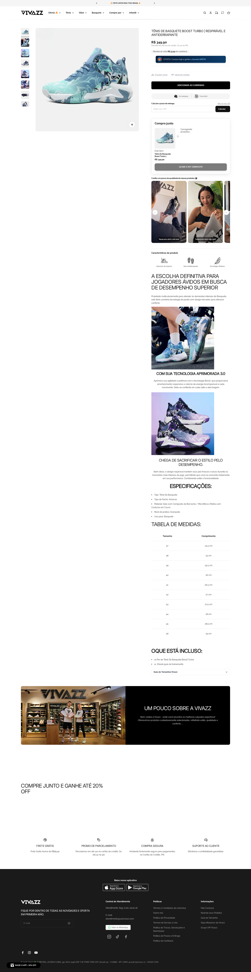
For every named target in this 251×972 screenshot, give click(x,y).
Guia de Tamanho (209, 918)
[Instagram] (109, 936)
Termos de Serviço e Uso (165, 922)
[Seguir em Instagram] (29, 952)
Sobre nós (158, 913)
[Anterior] (96, 3)
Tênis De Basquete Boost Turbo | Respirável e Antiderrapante (163, 155)
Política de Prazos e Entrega (166, 936)
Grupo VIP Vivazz (209, 927)
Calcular (222, 109)
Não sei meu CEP (224, 104)
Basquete (96, 12)
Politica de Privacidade (164, 918)
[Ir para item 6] (25, 84)
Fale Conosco (207, 908)
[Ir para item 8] (25, 105)
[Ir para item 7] (25, 95)
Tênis (68, 12)
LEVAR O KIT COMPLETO (190, 167)
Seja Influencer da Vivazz (213, 922)
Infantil (132, 12)
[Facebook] (126, 936)
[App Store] (114, 890)
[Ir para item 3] (25, 53)
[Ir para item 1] (25, 32)
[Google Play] (137, 890)
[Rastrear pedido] (216, 12)
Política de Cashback (163, 941)
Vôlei (81, 12)
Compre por (115, 12)
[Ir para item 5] (25, 74)
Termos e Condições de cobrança (169, 908)
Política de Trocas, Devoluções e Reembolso (169, 929)
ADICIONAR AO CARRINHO (190, 85)
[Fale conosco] (222, 12)
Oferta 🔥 (53, 12)
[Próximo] (154, 3)
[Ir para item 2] (25, 43)
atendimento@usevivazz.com (120, 919)
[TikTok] (117, 936)
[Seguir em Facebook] (22, 952)
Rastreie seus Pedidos (211, 913)
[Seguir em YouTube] (36, 952)
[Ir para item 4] (25, 63)
